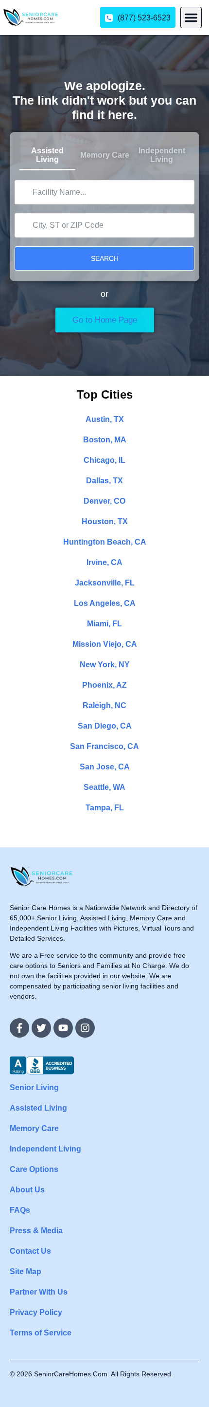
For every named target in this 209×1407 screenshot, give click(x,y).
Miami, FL (104, 624)
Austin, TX (105, 419)
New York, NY (105, 664)
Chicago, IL (104, 460)
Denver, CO (104, 501)
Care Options (34, 1169)
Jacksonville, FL (105, 583)
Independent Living (45, 1149)
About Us (27, 1190)
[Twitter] (41, 1028)
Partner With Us (39, 1292)
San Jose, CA (105, 767)
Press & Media (36, 1230)
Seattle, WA (104, 787)
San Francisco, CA (104, 746)
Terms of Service (40, 1333)
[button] (191, 17)
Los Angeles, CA (105, 603)
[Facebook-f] (19, 1028)
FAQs (20, 1210)
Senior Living (34, 1087)
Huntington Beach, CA (104, 542)
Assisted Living (38, 1108)
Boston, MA (104, 440)
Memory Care (34, 1128)
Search (105, 258)
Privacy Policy (36, 1312)
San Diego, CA (105, 726)
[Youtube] (63, 1028)
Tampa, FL (105, 808)
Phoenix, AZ (104, 685)
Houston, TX (105, 521)
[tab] (47, 156)
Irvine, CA (104, 562)
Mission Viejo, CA (104, 644)
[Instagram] (85, 1028)
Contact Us (30, 1251)
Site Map (25, 1271)
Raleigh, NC (104, 705)
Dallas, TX (104, 480)
